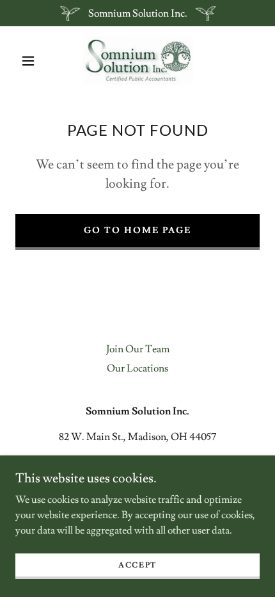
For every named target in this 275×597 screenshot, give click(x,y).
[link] (138, 61)
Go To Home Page (137, 230)
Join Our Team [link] (137, 349)
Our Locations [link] (137, 368)
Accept (137, 565)
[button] (28, 61)
